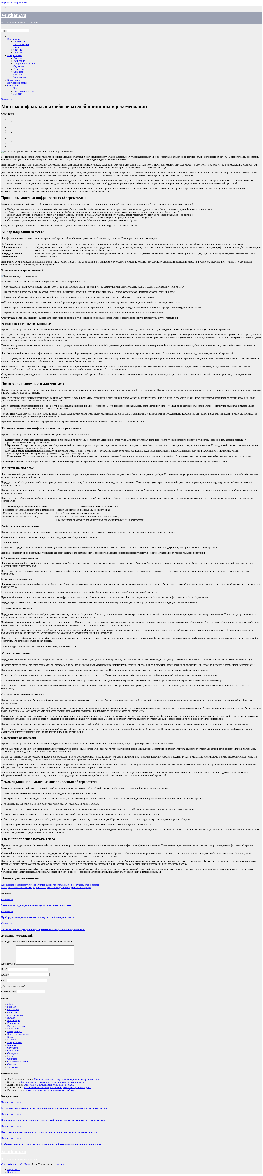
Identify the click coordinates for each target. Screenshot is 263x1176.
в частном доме (15, 1015)
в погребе (12, 1012)
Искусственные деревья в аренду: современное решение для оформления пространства (49, 1132)
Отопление (13, 85)
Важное (11, 1017)
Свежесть (12, 1059)
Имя (4, 969)
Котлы (16, 88)
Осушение (12, 1048)
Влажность (13, 1023)
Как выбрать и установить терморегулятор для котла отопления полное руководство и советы (50, 884)
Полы (10, 1056)
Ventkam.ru (13, 15)
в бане (10, 1004)
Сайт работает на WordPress (16, 1164)
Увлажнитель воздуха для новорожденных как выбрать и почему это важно (43, 929)
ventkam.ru (59, 1164)
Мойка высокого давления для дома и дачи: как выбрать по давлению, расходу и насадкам (51, 1144)
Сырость (11, 1064)
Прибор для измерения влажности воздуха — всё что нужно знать (37, 917)
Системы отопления (23, 91)
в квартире (13, 1009)
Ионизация (13, 1028)
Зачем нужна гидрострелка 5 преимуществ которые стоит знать (36, 905)
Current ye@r (8, 991)
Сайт (3, 980)
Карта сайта (13, 1169)
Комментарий (8, 963)
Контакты (12, 1172)
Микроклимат (14, 1042)
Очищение (12, 1053)
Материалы (13, 1039)
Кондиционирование (24, 63)
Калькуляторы (14, 1031)
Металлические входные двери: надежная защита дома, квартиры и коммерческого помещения (54, 1108)
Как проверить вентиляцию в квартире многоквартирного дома (67, 1079)
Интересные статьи (17, 82)
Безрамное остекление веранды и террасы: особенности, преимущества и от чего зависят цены (53, 1120)
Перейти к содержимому (14, 2)
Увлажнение (13, 1067)
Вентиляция (13, 1020)
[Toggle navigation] (2, 28)
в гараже (11, 1006)
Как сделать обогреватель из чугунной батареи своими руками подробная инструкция (46, 887)
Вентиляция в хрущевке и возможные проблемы (49, 1084)
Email (5, 974)
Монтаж (17, 93)
